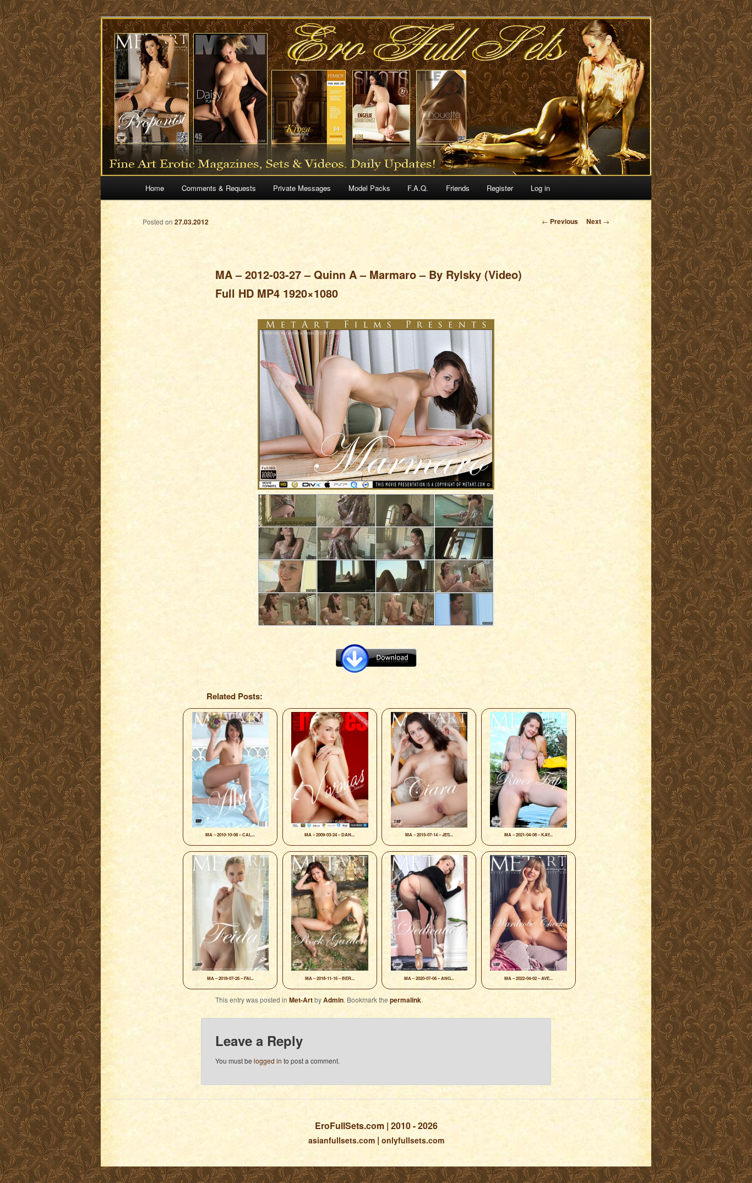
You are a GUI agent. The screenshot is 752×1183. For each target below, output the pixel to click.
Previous (560, 221)
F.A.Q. (417, 188)
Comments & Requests (219, 188)
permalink (405, 1000)
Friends (458, 188)
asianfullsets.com (341, 1140)
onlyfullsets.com (413, 1140)
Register (500, 188)
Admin (333, 1000)
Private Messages (302, 188)
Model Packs (369, 188)
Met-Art (301, 1000)
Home (154, 188)
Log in (540, 188)
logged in (268, 1060)
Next (597, 221)
